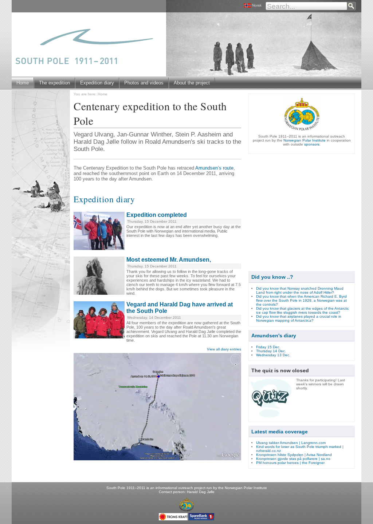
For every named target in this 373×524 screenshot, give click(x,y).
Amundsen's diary (273, 335)
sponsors (311, 144)
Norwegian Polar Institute (304, 140)
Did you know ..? (272, 277)
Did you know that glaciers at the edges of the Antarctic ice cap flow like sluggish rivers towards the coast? (302, 310)
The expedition (54, 83)
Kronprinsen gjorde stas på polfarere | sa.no (293, 459)
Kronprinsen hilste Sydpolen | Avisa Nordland (294, 455)
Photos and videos (144, 83)
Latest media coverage (279, 431)
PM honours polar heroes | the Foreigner (290, 463)
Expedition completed (156, 215)
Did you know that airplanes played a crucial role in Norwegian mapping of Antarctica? (298, 318)
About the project (192, 83)
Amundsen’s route (214, 168)
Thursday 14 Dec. (271, 351)
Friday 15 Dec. (268, 347)
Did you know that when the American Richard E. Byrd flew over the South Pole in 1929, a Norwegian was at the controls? (301, 300)
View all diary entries (224, 349)
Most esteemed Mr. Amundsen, (168, 260)
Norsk (257, 5)
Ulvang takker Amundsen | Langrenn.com (291, 443)
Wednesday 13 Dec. (273, 355)
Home (22, 83)
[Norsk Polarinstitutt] (186, 506)
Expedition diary (97, 83)
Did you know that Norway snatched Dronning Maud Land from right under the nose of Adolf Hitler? (299, 290)
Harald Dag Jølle (201, 492)
